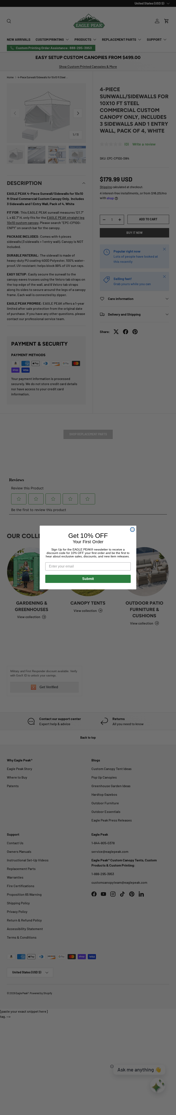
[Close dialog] (132, 529)
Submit (88, 579)
